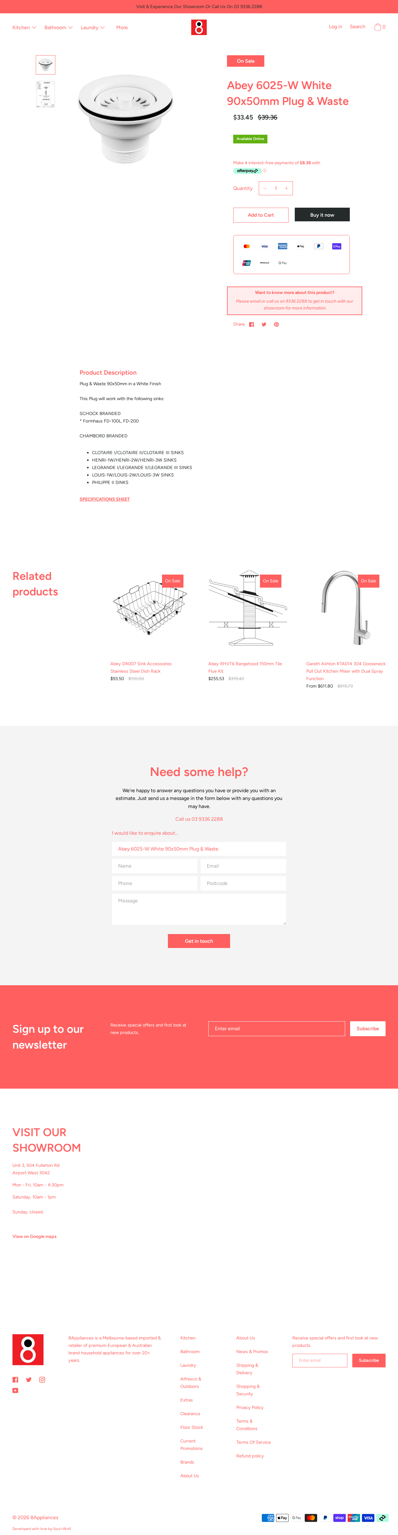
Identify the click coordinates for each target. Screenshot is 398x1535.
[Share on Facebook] (251, 324)
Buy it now (322, 215)
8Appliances (44, 1517)
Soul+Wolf (62, 1529)
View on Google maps (34, 1236)
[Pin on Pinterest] (276, 324)
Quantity (242, 188)
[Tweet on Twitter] (264, 324)
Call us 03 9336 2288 (199, 819)
